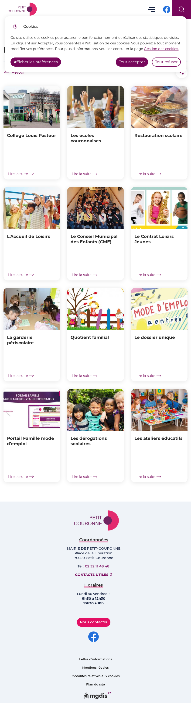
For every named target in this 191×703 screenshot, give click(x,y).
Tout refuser (166, 62)
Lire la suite (18, 174)
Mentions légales (95, 667)
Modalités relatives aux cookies (96, 676)
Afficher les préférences (36, 62)
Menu (152, 9)
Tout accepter (132, 62)
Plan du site (95, 684)
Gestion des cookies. (161, 49)
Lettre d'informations (95, 659)
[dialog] (95, 44)
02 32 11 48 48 (97, 566)
